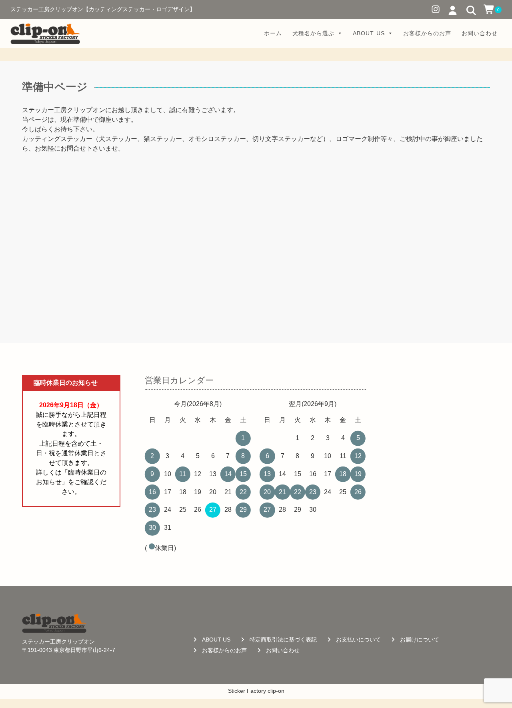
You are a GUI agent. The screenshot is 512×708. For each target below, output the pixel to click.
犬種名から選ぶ (313, 33)
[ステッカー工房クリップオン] (45, 33)
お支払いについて (358, 640)
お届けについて (419, 640)
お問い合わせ (480, 33)
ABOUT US (368, 33)
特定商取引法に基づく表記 (283, 640)
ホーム (273, 33)
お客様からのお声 (427, 33)
